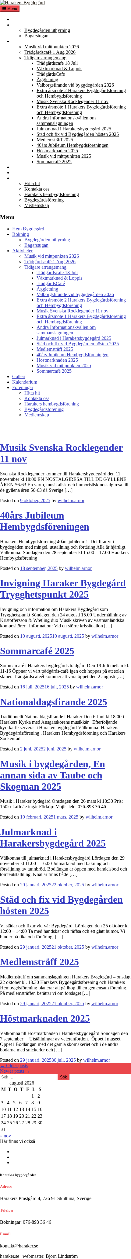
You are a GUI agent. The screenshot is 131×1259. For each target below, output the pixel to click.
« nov (5, 1135)
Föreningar (22, 178)
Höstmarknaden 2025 (57, 150)
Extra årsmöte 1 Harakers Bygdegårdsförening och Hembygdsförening (81, 109)
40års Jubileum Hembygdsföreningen (72, 145)
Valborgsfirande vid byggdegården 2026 (75, 85)
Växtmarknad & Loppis (59, 68)
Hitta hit (32, 183)
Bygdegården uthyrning (47, 30)
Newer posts (15, 1071)
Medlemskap (36, 205)
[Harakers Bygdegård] (22, 2)
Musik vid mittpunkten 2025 (64, 156)
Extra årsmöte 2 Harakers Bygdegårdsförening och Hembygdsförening (81, 93)
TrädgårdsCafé (51, 74)
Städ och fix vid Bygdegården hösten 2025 (78, 134)
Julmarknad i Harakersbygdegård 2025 (74, 128)
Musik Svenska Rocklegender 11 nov (72, 101)
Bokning (20, 24)
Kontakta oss (36, 188)
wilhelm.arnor (71, 500)
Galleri (18, 167)
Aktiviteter (22, 41)
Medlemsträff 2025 (55, 139)
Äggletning (47, 79)
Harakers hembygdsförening (51, 194)
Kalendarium (24, 172)
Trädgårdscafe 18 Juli (57, 63)
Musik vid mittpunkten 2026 (51, 46)
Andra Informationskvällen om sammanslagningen (66, 120)
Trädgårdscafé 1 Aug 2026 (50, 52)
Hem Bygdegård (28, 19)
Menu (11, 8)
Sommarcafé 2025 (54, 161)
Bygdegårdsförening (44, 199)
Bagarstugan (36, 35)
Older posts (14, 1065)
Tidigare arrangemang (45, 57)
